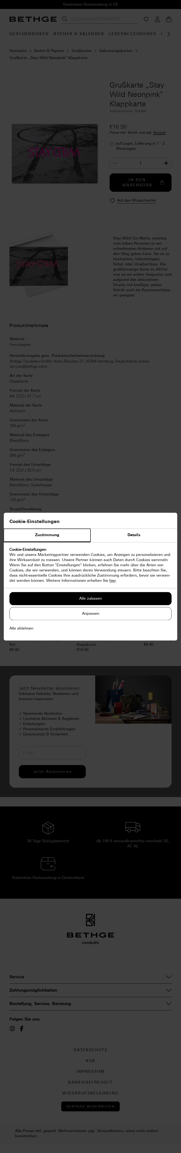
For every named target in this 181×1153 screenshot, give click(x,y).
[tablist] (90, 535)
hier (112, 580)
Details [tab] (134, 535)
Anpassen (90, 613)
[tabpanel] (90, 565)
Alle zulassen (90, 598)
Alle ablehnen (21, 628)
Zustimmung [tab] (47, 535)
